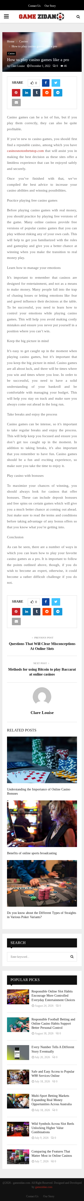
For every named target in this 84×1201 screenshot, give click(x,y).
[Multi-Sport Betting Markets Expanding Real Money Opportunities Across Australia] (18, 1101)
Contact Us (34, 5)
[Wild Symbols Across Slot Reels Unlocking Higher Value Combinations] (18, 1129)
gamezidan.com (43, 1187)
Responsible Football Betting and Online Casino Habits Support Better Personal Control (53, 1023)
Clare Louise (18, 66)
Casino (11, 53)
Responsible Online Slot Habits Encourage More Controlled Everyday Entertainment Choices (53, 996)
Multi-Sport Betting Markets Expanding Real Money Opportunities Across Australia (52, 1100)
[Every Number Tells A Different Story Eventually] (18, 1052)
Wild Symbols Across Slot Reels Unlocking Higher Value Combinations (53, 1128)
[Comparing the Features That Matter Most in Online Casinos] (18, 1157)
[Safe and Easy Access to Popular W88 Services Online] (18, 1077)
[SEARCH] (72, 956)
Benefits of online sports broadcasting (32, 853)
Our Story (50, 5)
